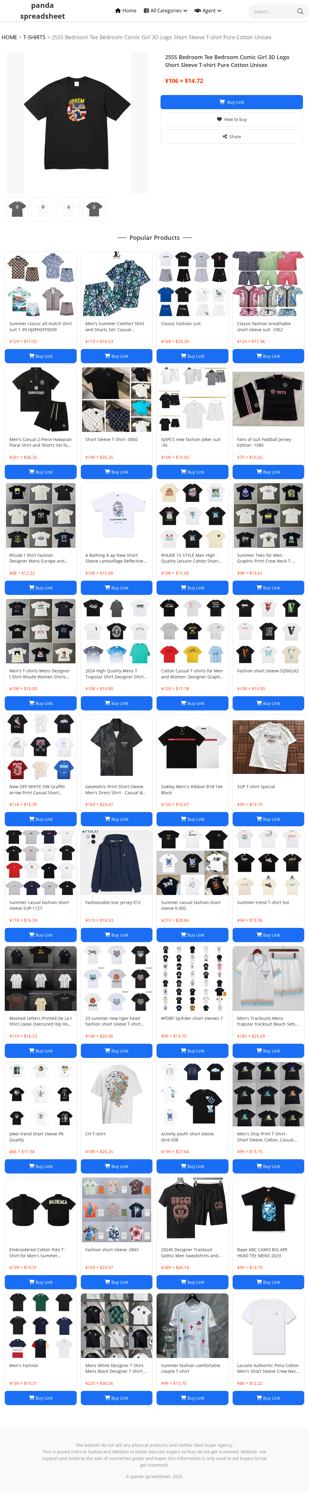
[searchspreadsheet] (300, 12)
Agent (209, 10)
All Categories (166, 10)
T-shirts (34, 37)
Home (129, 10)
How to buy (235, 119)
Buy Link (235, 102)
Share (235, 136)
